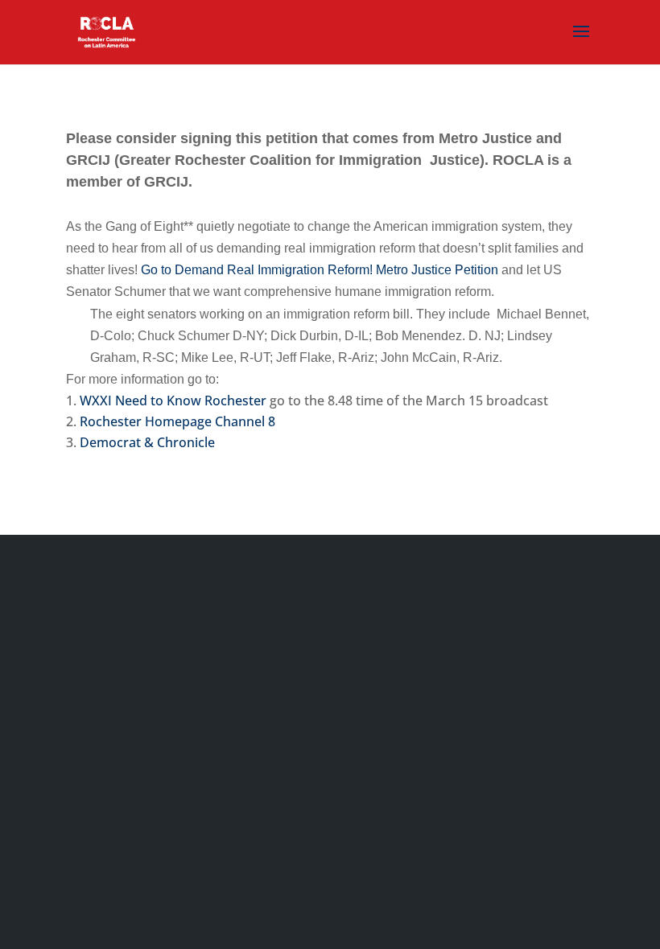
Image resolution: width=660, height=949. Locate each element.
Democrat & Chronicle (147, 442)
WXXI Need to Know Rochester (175, 400)
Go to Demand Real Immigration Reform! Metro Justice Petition (319, 270)
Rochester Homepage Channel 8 (177, 421)
